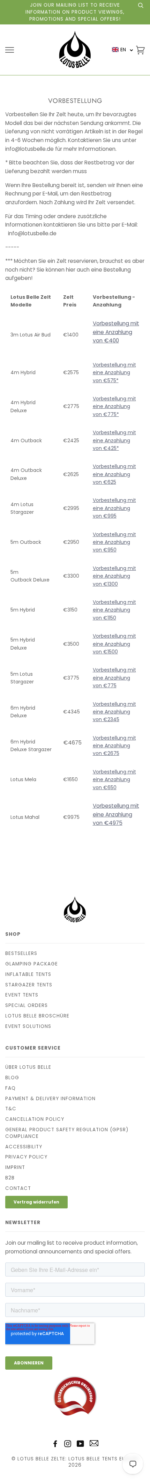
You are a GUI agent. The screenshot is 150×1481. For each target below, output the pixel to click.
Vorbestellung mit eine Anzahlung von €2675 (114, 745)
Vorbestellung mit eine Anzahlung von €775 (114, 677)
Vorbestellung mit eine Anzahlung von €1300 (114, 576)
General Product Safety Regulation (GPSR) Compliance (66, 1133)
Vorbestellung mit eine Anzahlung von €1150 (114, 610)
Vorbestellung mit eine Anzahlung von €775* (114, 406)
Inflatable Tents (28, 974)
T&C (10, 1108)
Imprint (15, 1167)
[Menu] (9, 50)
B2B (10, 1178)
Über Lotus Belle (28, 1067)
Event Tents (21, 995)
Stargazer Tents (28, 985)
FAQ (10, 1088)
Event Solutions (28, 1026)
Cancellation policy (34, 1119)
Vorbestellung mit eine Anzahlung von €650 (114, 779)
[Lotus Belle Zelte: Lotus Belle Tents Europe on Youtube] (80, 1445)
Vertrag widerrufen (36, 1202)
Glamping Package (31, 964)
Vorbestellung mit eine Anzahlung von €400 (116, 332)
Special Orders (26, 1005)
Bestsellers (21, 953)
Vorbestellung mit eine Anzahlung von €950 (114, 542)
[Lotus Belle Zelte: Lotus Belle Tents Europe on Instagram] (68, 1445)
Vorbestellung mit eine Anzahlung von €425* (114, 440)
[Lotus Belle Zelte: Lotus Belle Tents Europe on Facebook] (55, 1445)
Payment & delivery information (50, 1098)
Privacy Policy (26, 1157)
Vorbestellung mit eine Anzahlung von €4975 (116, 814)
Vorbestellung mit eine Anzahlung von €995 (114, 508)
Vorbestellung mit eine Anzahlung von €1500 (114, 643)
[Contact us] (94, 1444)
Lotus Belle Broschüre (37, 1016)
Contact (18, 1188)
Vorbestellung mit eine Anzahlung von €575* (114, 372)
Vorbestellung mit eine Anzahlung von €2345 (114, 712)
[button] (122, 50)
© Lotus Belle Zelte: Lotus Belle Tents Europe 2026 (75, 1462)
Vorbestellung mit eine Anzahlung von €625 (114, 474)
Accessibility (23, 1146)
